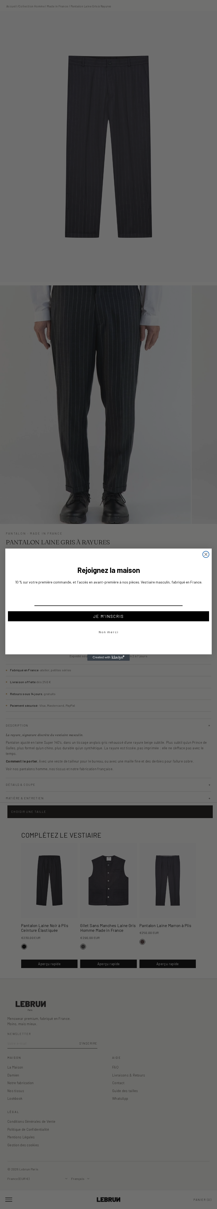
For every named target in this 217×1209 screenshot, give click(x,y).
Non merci (109, 632)
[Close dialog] (206, 554)
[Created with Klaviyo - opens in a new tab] (108, 657)
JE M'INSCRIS (108, 616)
